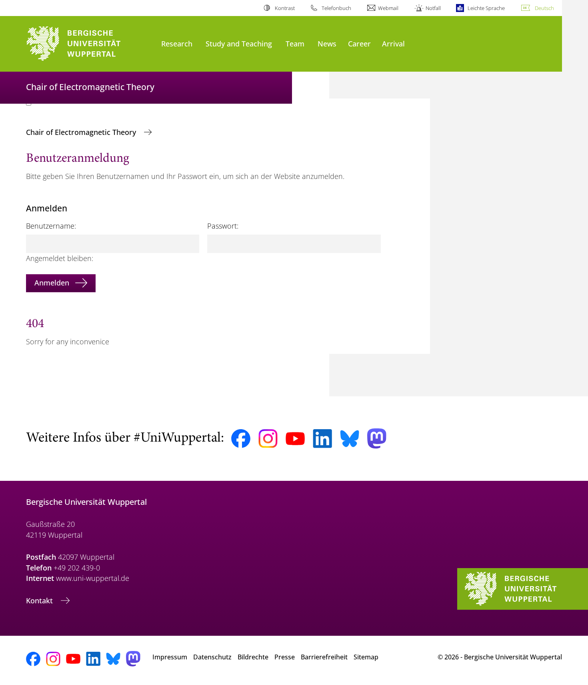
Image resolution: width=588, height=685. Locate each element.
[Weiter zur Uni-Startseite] (89, 44)
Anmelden (51, 282)
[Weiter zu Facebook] (240, 438)
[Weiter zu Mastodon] (376, 438)
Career (359, 43)
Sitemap (366, 657)
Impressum (169, 657)
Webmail (388, 8)
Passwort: (222, 226)
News (327, 43)
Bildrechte (253, 657)
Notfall (433, 8)
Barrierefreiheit (324, 657)
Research (176, 43)
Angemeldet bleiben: (59, 258)
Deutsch (544, 8)
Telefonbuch (336, 8)
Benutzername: (51, 226)
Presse (284, 657)
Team (295, 43)
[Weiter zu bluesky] (349, 438)
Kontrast (284, 8)
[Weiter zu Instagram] (268, 438)
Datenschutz (212, 657)
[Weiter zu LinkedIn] (322, 438)
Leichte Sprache (486, 8)
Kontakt (40, 600)
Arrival (393, 43)
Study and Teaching (239, 43)
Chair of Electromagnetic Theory (82, 132)
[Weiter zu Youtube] (295, 439)
